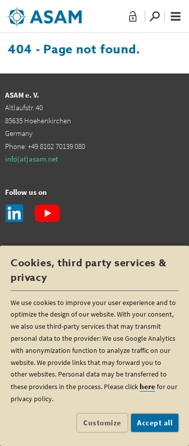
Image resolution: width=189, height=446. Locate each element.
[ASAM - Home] (45, 13)
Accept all (154, 422)
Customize (102, 422)
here (147, 386)
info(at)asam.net (31, 159)
